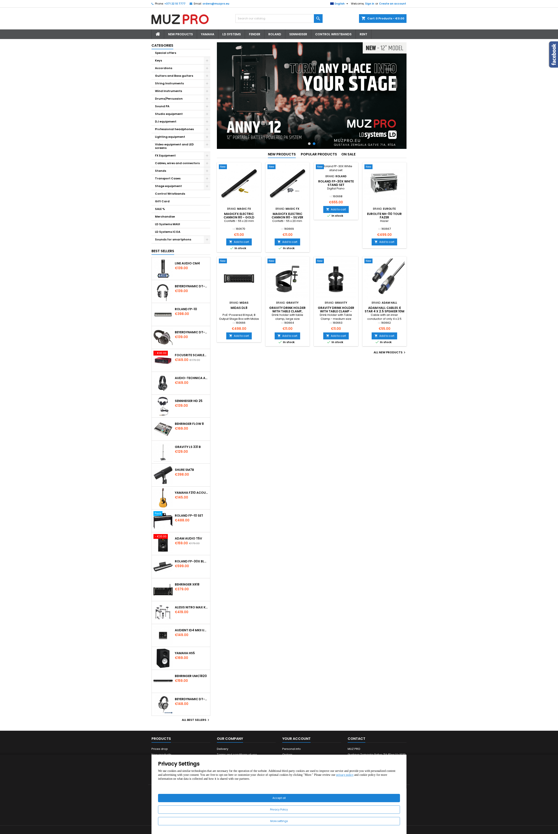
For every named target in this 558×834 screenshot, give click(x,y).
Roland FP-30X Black (191, 561)
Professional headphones (174, 129)
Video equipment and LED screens (174, 146)
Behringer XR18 (187, 584)
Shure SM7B (184, 469)
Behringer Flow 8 (189, 424)
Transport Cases (167, 178)
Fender (254, 34)
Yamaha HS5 (185, 653)
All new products (390, 352)
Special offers (165, 53)
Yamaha (207, 34)
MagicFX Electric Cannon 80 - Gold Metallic (239, 217)
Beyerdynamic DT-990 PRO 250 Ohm (191, 699)
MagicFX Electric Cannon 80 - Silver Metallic (287, 217)
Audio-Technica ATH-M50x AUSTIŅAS (191, 378)
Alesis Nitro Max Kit (191, 607)
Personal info (291, 749)
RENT (363, 34)
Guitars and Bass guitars (174, 76)
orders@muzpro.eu (215, 3)
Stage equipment (168, 186)
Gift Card (162, 201)
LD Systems (231, 34)
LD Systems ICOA (167, 232)
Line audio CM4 (187, 263)
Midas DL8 (239, 308)
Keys (158, 60)
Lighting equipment (170, 137)
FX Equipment (165, 155)
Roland (274, 34)
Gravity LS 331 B (188, 447)
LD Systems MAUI (167, 224)
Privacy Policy (279, 809)
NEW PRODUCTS (180, 34)
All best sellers (196, 720)
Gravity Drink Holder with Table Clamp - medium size (336, 311)
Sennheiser (298, 34)
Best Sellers (162, 251)
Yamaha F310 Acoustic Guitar (191, 492)
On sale (348, 154)
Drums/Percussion (169, 99)
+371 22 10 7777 (174, 3)
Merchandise (165, 216)
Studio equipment (169, 114)
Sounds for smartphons (173, 239)
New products (282, 154)
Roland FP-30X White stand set (336, 183)
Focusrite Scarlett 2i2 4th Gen (191, 355)
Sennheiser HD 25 (188, 401)
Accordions (163, 68)
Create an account (392, 3)
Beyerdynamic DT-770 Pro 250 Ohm (191, 332)
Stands (160, 171)
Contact (356, 738)
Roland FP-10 (186, 309)
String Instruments (169, 83)
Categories (162, 45)
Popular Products (319, 154)
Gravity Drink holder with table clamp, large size (287, 311)
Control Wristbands (333, 34)
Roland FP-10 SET (189, 515)
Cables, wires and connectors (177, 163)
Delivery (222, 749)
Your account (296, 738)
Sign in (369, 3)
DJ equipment (165, 121)
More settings (279, 821)
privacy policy (344, 774)
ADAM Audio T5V (188, 538)
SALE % (160, 209)
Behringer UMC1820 (191, 676)
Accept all (279, 798)
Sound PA (162, 106)
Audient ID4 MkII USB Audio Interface (191, 630)
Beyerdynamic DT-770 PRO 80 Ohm (191, 286)
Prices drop (159, 749)
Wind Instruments (168, 91)
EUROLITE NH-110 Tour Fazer (384, 216)
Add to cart (239, 242)
